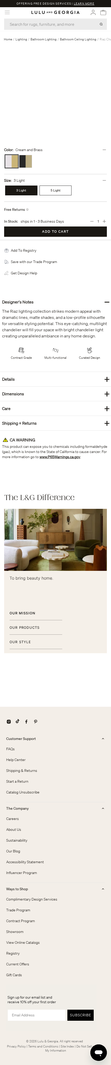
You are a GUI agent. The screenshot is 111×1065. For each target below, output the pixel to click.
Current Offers (17, 964)
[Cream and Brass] (11, 161)
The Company (17, 808)
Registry (13, 953)
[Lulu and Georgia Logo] (55, 12)
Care (56, 408)
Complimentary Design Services (31, 899)
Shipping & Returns (21, 770)
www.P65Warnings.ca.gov (59, 457)
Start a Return (17, 781)
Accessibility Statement (25, 862)
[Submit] (101, 24)
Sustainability (16, 840)
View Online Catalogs (23, 942)
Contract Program (20, 921)
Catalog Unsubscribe (22, 792)
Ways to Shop (17, 889)
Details (56, 379)
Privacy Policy (16, 1046)
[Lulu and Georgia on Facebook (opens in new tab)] (26, 721)
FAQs (10, 749)
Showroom (14, 931)
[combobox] (55, 24)
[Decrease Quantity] (91, 221)
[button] (23, 250)
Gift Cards (14, 975)
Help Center (16, 759)
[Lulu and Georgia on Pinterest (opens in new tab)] (35, 721)
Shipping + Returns (56, 423)
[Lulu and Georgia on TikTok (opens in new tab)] (17, 721)
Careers (12, 818)
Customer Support (21, 738)
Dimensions (56, 394)
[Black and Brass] (25, 161)
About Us (13, 829)
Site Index (67, 1046)
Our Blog (13, 851)
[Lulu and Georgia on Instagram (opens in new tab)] (8, 721)
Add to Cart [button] (55, 231)
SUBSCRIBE (80, 1015)
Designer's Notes (56, 302)
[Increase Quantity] (104, 221)
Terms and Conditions (43, 1046)
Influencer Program (21, 872)
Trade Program (18, 910)
